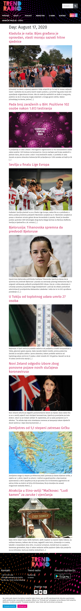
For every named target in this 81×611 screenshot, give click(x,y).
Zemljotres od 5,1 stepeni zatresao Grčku (39, 428)
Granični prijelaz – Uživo (12, 20)
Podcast (28, 16)
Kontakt (62, 16)
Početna (5, 16)
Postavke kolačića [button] (9, 606)
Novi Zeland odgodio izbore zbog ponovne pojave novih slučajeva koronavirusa (34, 368)
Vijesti (16, 16)
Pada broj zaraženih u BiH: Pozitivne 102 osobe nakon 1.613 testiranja (39, 106)
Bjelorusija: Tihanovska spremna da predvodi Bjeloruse (36, 229)
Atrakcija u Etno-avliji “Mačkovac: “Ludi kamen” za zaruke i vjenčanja (38, 493)
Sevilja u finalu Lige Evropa (29, 165)
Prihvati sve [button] (22, 606)
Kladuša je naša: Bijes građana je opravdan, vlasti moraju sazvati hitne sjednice (37, 37)
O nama (52, 16)
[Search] (75, 6)
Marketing (40, 16)
